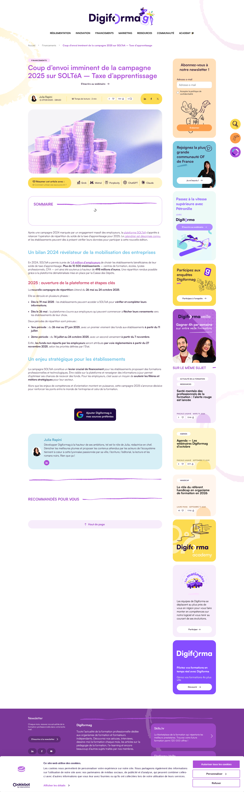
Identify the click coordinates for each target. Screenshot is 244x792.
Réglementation (60, 33)
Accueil (31, 45)
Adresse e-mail (184, 79)
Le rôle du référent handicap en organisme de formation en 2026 (193, 490)
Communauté (165, 33)
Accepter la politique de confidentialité (191, 92)
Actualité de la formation (192, 379)
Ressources (144, 33)
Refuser (216, 783)
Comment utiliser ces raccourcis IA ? (50, 185)
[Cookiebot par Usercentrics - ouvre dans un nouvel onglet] (21, 785)
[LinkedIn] (46, 462)
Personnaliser (214, 773)
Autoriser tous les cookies (216, 764)
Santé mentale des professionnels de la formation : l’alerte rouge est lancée (194, 395)
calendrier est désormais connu (142, 236)
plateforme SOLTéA (135, 232)
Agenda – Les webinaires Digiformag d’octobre (192, 443)
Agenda (183, 434)
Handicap (184, 480)
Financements (104, 33)
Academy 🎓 (186, 33)
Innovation (83, 33)
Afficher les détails (54, 785)
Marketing (125, 33)
